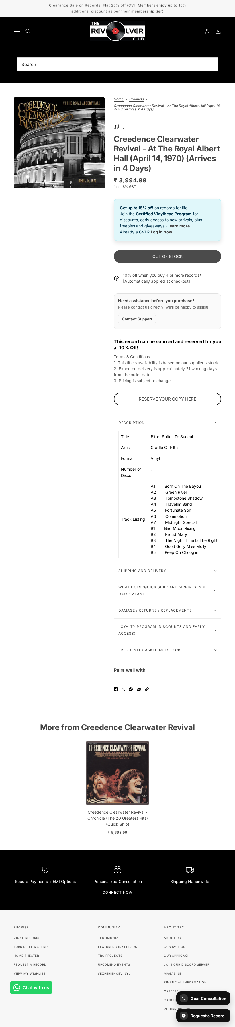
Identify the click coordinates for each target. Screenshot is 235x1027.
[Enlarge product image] (59, 142)
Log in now (161, 231)
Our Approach (177, 955)
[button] (147, 689)
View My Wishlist (30, 973)
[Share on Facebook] (116, 689)
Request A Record (30, 964)
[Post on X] (123, 689)
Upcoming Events (114, 964)
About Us (172, 938)
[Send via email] (139, 689)
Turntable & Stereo (32, 946)
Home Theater (26, 955)
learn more (179, 225)
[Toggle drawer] (17, 31)
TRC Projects (110, 955)
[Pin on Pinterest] (131, 689)
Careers (171, 991)
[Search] (28, 31)
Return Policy (177, 1009)
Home (119, 99)
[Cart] (218, 31)
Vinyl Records (27, 938)
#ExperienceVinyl (114, 973)
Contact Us (174, 946)
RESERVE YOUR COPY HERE (167, 399)
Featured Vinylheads (117, 946)
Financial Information (185, 982)
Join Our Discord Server (186, 964)
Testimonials (110, 938)
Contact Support (137, 319)
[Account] (207, 31)
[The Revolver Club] (117, 31)
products (136, 99)
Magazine (172, 973)
